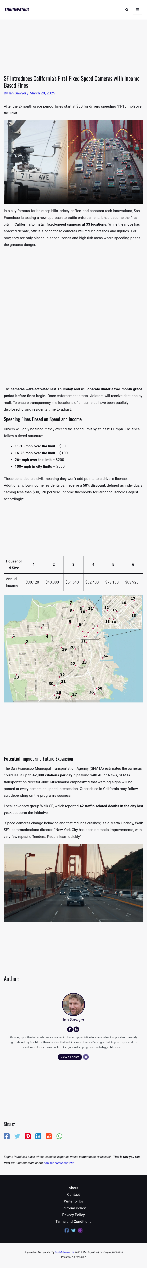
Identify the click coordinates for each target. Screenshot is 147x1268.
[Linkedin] (38, 1136)
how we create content (59, 1163)
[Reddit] (49, 1136)
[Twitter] (17, 1136)
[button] (127, 9)
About (73, 1188)
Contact (73, 1194)
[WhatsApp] (59, 1136)
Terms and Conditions (73, 1221)
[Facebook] (70, 1029)
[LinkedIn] (76, 1029)
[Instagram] (80, 1230)
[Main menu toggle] (138, 10)
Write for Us (73, 1201)
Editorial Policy (73, 1208)
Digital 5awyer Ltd (64, 1252)
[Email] (86, 1057)
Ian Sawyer (73, 1019)
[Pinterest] (28, 1136)
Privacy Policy (73, 1215)
